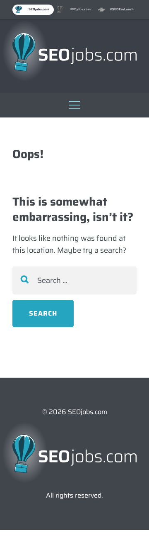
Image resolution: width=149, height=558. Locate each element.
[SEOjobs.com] (74, 52)
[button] (74, 103)
